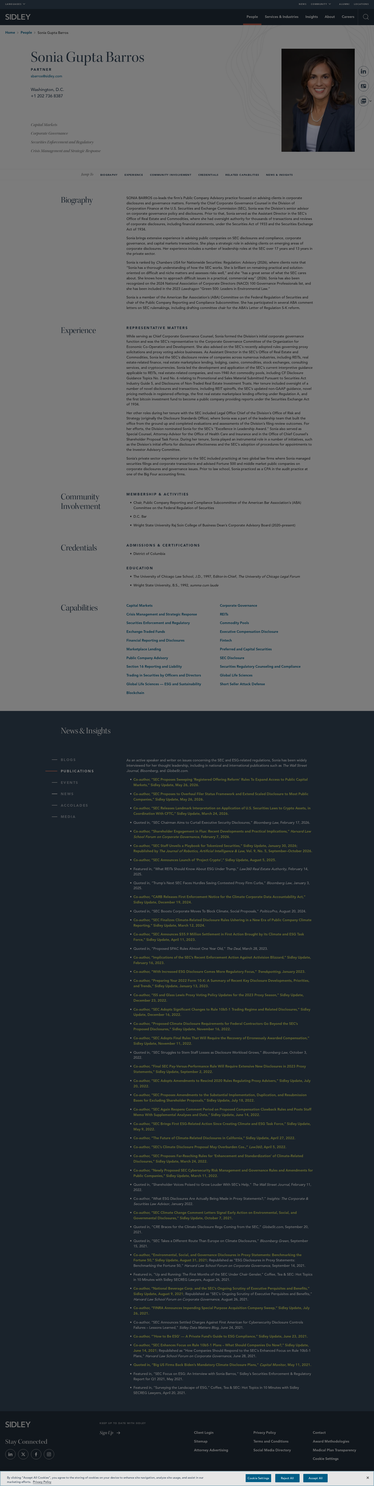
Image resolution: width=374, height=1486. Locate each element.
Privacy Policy (42, 1481)
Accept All (316, 1478)
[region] (187, 1478)
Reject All (287, 1478)
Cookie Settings (258, 1478)
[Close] (367, 1478)
